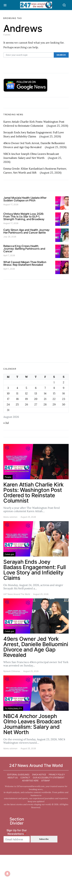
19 (26, 399)
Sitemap (45, 780)
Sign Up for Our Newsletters (17, 832)
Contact (25, 777)
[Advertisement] (36, 321)
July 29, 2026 (9, 236)
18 (17, 399)
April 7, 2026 (9, 255)
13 (35, 393)
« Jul (6, 423)
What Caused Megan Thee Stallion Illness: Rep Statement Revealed (24, 263)
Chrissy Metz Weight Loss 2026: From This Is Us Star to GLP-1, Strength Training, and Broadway (23, 216)
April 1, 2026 (9, 269)
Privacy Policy (57, 774)
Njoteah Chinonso (11, 671)
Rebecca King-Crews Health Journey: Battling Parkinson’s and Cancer (24, 248)
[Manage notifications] (7, 873)
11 (17, 393)
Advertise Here (30, 780)
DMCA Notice (39, 774)
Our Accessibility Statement (48, 777)
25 (17, 404)
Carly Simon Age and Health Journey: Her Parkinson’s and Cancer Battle (26, 231)
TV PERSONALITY (13, 708)
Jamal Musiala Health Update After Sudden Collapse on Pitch (24, 199)
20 (35, 399)
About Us (13, 777)
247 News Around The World (16, 594)
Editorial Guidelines (18, 774)
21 (45, 399)
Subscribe (44, 839)
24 (8, 404)
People (8, 477)
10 (8, 393)
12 (26, 393)
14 (45, 393)
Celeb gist (9, 554)
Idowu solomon (10, 517)
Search (61, 55)
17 (8, 399)
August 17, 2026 (10, 204)
